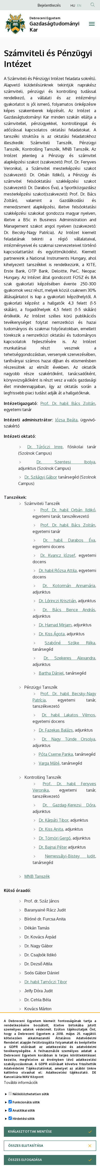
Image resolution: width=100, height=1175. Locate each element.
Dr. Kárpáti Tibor (53, 820)
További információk (21, 1082)
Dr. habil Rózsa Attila (58, 570)
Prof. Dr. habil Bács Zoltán (68, 403)
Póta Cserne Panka (56, 754)
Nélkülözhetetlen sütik (31, 1094)
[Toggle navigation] (91, 23)
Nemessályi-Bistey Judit (70, 856)
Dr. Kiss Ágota (52, 633)
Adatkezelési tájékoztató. (67, 1072)
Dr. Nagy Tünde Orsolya (68, 739)
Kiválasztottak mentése (30, 1131)
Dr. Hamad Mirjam (55, 624)
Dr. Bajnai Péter (53, 847)
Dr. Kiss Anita (51, 829)
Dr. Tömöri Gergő (55, 838)
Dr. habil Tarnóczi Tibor (45, 981)
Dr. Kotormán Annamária (69, 585)
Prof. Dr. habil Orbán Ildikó (68, 509)
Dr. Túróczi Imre (44, 446)
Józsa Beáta (66, 419)
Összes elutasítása (25, 1146)
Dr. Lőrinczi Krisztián (57, 600)
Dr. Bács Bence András (69, 609)
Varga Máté (49, 763)
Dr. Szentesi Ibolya (65, 461)
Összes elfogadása (25, 1160)
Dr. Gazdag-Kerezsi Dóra (69, 805)
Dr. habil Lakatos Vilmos (68, 714)
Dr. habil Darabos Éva (69, 540)
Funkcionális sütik (26, 1102)
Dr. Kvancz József (57, 555)
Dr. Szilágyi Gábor (40, 477)
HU (73, 5)
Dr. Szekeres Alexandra (69, 658)
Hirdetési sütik (24, 1119)
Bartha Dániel (51, 673)
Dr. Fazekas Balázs (56, 730)
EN (79, 5)
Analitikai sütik (24, 1110)
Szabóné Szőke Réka (70, 642)
